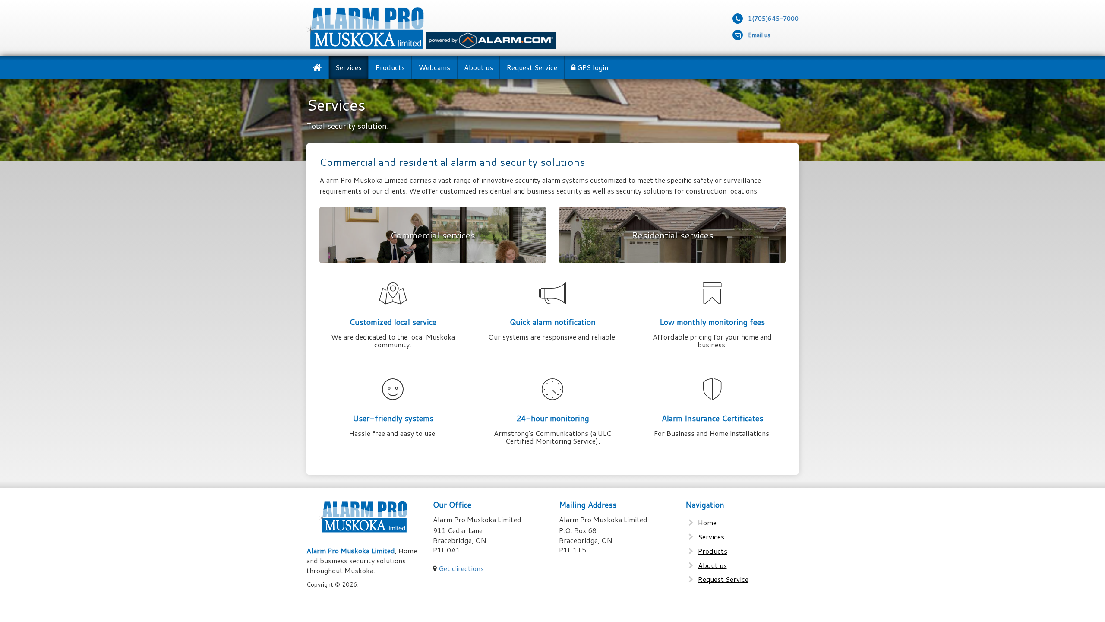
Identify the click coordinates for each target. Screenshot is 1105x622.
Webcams (434, 67)
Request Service (532, 67)
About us (478, 67)
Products (390, 67)
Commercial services (432, 234)
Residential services (672, 234)
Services (348, 67)
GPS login (591, 67)
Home (707, 522)
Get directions (461, 568)
